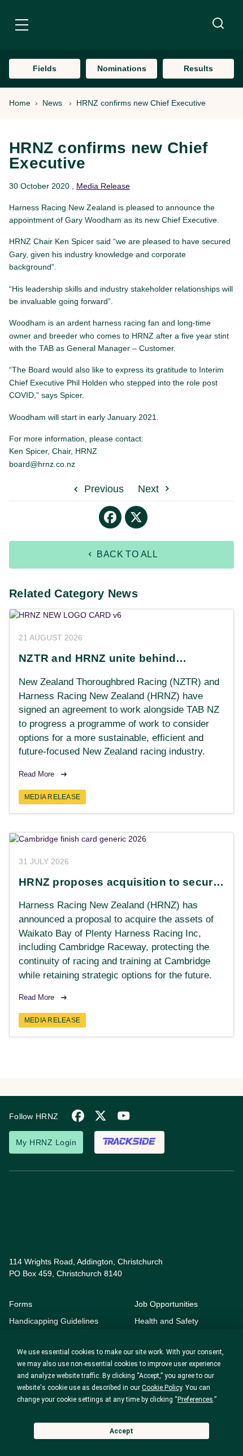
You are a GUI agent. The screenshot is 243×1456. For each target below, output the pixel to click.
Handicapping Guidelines (53, 1320)
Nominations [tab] (121, 68)
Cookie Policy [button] (162, 1388)
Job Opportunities (166, 1303)
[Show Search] (218, 23)
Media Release (103, 185)
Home (20, 102)
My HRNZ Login (46, 1142)
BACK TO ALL (126, 554)
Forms (20, 1303)
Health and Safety (166, 1320)
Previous (102, 489)
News (52, 102)
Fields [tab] (45, 68)
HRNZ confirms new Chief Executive (141, 102)
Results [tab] (198, 68)
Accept (121, 1431)
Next (150, 489)
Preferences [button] (195, 1399)
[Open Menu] (21, 26)
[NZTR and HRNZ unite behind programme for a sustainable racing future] (121, 615)
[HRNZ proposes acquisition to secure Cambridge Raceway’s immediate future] (121, 839)
